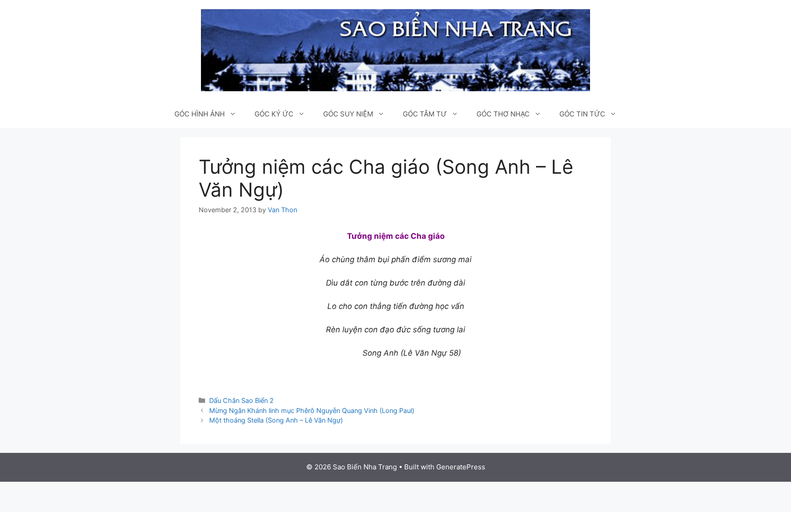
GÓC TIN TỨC (582, 114)
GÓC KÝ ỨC (274, 114)
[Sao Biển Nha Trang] (395, 49)
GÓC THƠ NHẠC (503, 114)
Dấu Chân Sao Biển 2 (241, 400)
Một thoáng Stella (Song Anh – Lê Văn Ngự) (276, 420)
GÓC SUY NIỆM (348, 114)
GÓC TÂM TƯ (425, 114)
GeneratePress (460, 466)
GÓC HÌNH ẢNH (199, 114)
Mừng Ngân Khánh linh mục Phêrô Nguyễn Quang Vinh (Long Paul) (311, 410)
